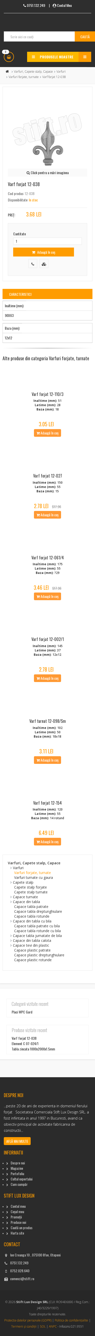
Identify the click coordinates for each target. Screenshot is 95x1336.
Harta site (17, 1233)
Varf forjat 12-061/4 (47, 558)
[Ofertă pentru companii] (44, 263)
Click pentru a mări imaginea (49, 172)
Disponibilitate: (18, 199)
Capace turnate (25, 896)
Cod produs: (16, 193)
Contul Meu (64, 5)
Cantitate (19, 233)
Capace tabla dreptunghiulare (38, 911)
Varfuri (61, 71)
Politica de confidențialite (71, 1320)
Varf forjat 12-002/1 (47, 639)
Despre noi (18, 1162)
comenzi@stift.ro (22, 1278)
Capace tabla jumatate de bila (37, 935)
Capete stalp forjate (30, 887)
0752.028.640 (19, 1270)
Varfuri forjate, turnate (24, 77)
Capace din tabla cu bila (32, 921)
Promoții (16, 1216)
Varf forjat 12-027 (47, 476)
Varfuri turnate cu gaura (33, 877)
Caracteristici (20, 294)
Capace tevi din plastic (31, 945)
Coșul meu (17, 1211)
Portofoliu (17, 1173)
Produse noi (18, 1222)
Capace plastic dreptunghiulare (39, 955)
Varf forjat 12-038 (24, 1038)
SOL (43, 1326)
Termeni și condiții (23, 1326)
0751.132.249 (19, 1262)
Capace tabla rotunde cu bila (37, 930)
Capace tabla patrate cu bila (37, 925)
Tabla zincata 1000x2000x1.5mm (33, 1048)
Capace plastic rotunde (33, 959)
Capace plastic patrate (32, 950)
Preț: (11, 214)
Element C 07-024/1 (25, 1043)
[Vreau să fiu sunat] (32, 263)
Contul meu (18, 1206)
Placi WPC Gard (22, 1011)
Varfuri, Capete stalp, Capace (33, 71)
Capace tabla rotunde (31, 916)
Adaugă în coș (45, 252)
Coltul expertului (21, 1178)
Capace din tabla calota (32, 940)
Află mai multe (17, 1141)
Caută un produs (21, 1227)
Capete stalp (23, 882)
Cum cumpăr (19, 1184)
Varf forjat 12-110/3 (47, 394)
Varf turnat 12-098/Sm (47, 721)
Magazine (17, 1168)
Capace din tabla (26, 901)
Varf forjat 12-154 (47, 803)
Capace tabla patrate (31, 906)
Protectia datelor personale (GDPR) (27, 1320)
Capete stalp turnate (31, 892)
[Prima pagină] (7, 71)
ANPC (53, 1326)
